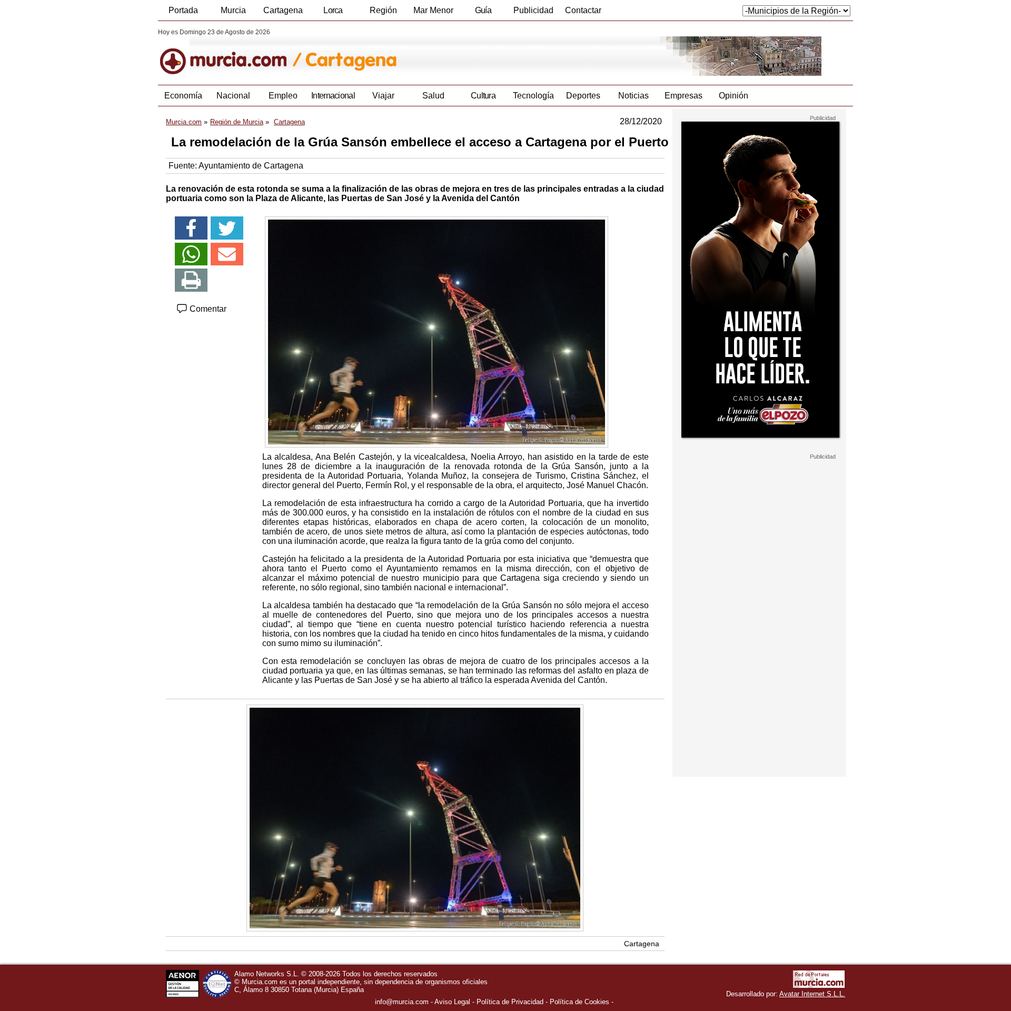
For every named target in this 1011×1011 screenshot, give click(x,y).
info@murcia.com (402, 1002)
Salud (433, 95)
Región (383, 10)
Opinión (733, 95)
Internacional (333, 95)
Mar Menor (433, 10)
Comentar (206, 308)
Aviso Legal (452, 1002)
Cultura (483, 95)
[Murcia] (230, 52)
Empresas (683, 95)
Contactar (583, 10)
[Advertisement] (759, 618)
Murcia (233, 10)
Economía (183, 95)
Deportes (583, 95)
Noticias (633, 95)
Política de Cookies (579, 1002)
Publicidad (533, 10)
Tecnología (533, 95)
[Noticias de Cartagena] (415, 52)
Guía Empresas (482, 13)
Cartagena (283, 10)
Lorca (333, 10)
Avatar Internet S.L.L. (812, 994)
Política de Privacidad (510, 1002)
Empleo (283, 95)
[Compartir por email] (227, 254)
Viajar (383, 95)
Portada (183, 10)
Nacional (233, 95)
